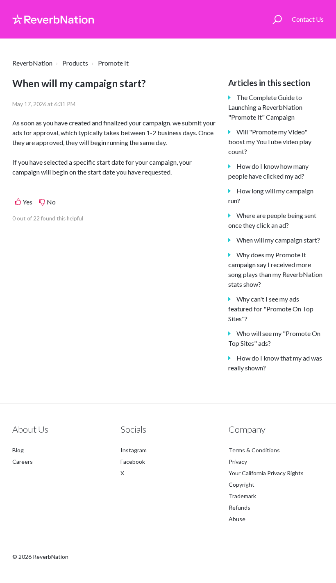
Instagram (133, 450)
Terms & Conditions (254, 450)
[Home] (53, 19)
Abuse (237, 518)
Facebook (132, 461)
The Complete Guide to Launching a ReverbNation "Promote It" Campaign (265, 107)
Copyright (241, 484)
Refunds (239, 507)
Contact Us (308, 19)
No (51, 202)
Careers (22, 461)
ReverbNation (32, 63)
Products (75, 63)
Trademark (242, 495)
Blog (18, 450)
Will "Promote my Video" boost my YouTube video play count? (269, 141)
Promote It (113, 63)
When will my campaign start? (278, 240)
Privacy (238, 461)
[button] (277, 19)
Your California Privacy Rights (266, 473)
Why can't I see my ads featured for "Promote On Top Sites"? (270, 308)
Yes (27, 202)
